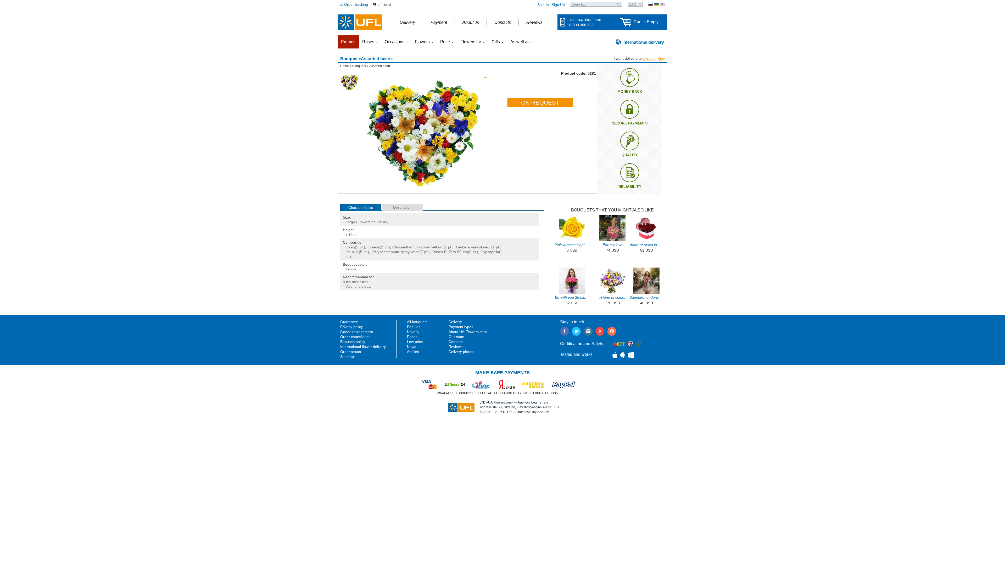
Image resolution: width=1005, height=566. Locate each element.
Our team (456, 337)
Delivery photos (461, 352)
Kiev (661, 58)
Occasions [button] (395, 42)
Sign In (543, 5)
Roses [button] (368, 42)
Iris (347, 252)
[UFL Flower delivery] (360, 22)
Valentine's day (357, 286)
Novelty (413, 332)
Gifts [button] (496, 42)
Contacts (456, 342)
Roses (437, 252)
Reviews (455, 347)
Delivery (455, 322)
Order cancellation (355, 337)
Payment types (461, 327)
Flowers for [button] (471, 42)
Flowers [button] (423, 42)
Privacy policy (351, 327)
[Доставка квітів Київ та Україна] (656, 4)
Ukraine (649, 58)
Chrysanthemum (385, 252)
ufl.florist (384, 4)
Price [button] (445, 42)
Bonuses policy (352, 342)
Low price (415, 342)
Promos (348, 42)
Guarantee (349, 322)
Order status (350, 352)
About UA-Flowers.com (468, 332)
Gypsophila (490, 252)
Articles (413, 352)
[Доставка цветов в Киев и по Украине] (650, 4)
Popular (413, 327)
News (411, 347)
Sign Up (558, 5)
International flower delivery (363, 347)
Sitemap (347, 357)
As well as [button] (520, 42)
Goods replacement (356, 332)
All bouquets (417, 322)
